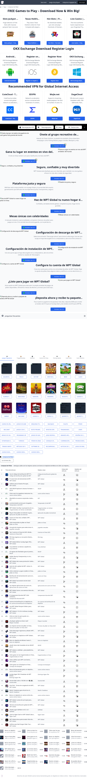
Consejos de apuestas (52, 441)
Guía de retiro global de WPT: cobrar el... (21, 566)
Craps (80, 429)
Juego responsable (52, 435)
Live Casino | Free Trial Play (77, 18)
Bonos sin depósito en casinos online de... (21, 695)
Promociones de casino (81, 441)
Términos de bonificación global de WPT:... (22, 705)
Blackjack (51, 424)
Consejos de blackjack (16, 666)
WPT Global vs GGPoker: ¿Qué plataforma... (22, 650)
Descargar (82, 2)
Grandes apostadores (66, 435)
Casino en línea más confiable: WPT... (20, 517)
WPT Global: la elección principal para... (21, 700)
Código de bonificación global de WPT (20, 476)
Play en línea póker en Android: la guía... (21, 513)
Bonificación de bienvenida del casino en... (22, 576)
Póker (80, 424)
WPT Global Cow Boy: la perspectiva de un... (22, 508)
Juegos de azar (21, 424)
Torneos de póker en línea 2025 (18, 627)
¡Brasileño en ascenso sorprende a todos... (22, 498)
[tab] (7, 357)
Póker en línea (36, 441)
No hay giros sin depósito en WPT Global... (22, 635)
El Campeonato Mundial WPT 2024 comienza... (19, 596)
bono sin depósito (15, 642)
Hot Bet (36, 377)
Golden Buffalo (7, 377)
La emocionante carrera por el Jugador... (21, 503)
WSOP (11, 490)
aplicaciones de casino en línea (18, 587)
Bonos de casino (7, 435)
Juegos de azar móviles (37, 435)
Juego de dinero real (81, 446)
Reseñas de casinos (81, 435)
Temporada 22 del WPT (16, 505)
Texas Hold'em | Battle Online (32, 18)
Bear (65, 377)
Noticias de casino (66, 446)
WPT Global (13, 480)
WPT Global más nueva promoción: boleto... (22, 561)
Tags (4, 7)
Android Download (10, 56)
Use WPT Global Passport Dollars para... (21, 606)
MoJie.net (54, 94)
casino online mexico (15, 495)
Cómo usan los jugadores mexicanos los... (21, 493)
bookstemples (66, 396)
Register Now (55, 56)
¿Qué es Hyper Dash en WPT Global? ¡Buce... (22, 714)
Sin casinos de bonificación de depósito (21, 603)
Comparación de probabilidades (66, 441)
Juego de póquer (54, 2)
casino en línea (14, 577)
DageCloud (76, 94)
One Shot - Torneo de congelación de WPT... (22, 685)
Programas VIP (21, 435)
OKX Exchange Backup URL (77, 56)
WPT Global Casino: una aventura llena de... (22, 590)
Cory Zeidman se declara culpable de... (21, 547)
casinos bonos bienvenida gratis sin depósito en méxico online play (37, 452)
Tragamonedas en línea (66, 429)
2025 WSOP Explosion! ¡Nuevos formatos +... (22, 488)
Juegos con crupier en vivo (22, 429)
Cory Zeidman (13, 548)
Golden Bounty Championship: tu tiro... (21, 556)
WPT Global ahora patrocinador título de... (21, 719)
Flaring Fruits (7, 396)
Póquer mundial (14, 623)
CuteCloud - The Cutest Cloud (10, 94)
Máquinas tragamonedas (37, 424)
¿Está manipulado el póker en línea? (20, 522)
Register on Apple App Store (32, 56)
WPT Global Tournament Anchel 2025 (20, 581)
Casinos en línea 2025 (16, 534)
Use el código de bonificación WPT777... (21, 474)
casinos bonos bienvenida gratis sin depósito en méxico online (7, 452)
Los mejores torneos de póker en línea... (21, 626)
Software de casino (37, 446)
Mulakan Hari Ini (58, 146)
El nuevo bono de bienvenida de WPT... (21, 479)
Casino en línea (7, 424)
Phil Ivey (12, 539)
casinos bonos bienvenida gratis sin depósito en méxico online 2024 (22, 452)
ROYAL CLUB (50, 416)
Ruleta (65, 424)
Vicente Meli (13, 682)
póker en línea (14, 524)
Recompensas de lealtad (52, 446)
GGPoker (12, 711)
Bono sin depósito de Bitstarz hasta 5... (21, 640)
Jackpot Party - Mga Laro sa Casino (66, 416)
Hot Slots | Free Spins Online (54, 18)
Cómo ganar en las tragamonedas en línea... (22, 655)
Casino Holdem (37, 416)
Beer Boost (51, 377)
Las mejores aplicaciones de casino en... (21, 585)
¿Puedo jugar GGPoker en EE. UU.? (19, 709)
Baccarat (21, 416)
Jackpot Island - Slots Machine (81, 416)
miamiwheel (51, 396)
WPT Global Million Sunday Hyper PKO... (21, 542)
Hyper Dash (13, 716)
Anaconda (21, 396)
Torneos (21, 441)
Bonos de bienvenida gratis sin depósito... (21, 669)
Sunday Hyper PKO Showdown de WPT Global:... (20, 675)
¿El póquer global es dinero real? (19, 621)
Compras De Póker (13, 7)
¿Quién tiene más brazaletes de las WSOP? (22, 645)
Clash (80, 377)
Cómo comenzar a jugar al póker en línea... (22, 571)
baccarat (43, 2)
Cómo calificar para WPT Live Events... (20, 660)
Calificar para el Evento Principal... (19, 484)
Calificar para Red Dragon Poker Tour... (20, 724)
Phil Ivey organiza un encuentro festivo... (21, 537)
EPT (11, 500)
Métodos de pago (22, 446)
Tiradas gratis (6, 446)
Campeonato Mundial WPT (17, 598)
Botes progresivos (37, 429)
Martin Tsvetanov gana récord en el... (20, 690)
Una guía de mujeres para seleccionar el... (22, 527)
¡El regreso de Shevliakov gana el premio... (22, 551)
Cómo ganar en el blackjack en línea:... (20, 664)
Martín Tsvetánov (14, 692)
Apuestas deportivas (52, 429)
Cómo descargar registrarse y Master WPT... (22, 630)
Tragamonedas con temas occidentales (21, 510)
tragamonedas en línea (16, 656)
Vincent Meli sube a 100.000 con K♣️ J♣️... (22, 680)
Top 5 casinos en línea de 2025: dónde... (21, 532)
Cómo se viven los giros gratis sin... (20, 616)
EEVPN (32, 94)
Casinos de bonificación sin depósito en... (21, 601)
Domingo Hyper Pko (15, 677)
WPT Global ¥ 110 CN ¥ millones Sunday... (21, 611)
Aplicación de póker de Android (18, 514)
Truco (21, 377)
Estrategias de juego (7, 441)
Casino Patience (81, 396)
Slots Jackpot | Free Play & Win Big (10, 18)
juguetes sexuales (15, 529)
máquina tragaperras (69, 2)
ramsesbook (37, 396)
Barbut (6, 416)
